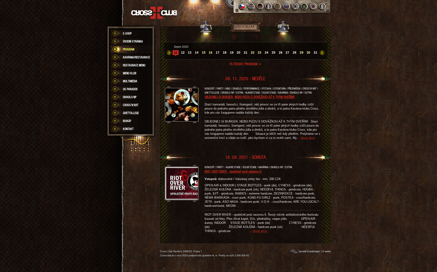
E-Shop (127, 33)
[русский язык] (286, 6)
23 (259, 52)
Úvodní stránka (133, 41)
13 (189, 52)
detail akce (308, 138)
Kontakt (128, 129)
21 (245, 52)
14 (196, 52)
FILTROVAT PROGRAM (245, 64)
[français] (268, 6)
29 (301, 52)
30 (308, 52)
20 (238, 52)
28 (294, 52)
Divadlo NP (129, 97)
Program (128, 49)
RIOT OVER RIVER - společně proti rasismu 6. (233, 171)
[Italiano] (322, 6)
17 (217, 52)
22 (252, 52)
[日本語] (313, 6)
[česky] (242, 6)
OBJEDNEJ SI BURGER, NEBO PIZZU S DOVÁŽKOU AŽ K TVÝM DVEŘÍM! (250, 97)
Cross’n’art (130, 105)
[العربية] (304, 6)
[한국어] (295, 6)
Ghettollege (131, 113)
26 (280, 52)
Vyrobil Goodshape (309, 251)
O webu (326, 251)
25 (273, 52)
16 (210, 52)
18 (224, 52)
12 (183, 52)
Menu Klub (129, 73)
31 (315, 52)
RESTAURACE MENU (134, 65)
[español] (277, 6)
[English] (251, 6)
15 (204, 52)
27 (287, 52)
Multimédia (130, 81)
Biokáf (127, 121)
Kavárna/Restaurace (136, 57)
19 (232, 52)
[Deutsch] (260, 6)
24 (266, 52)
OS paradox (130, 89)
